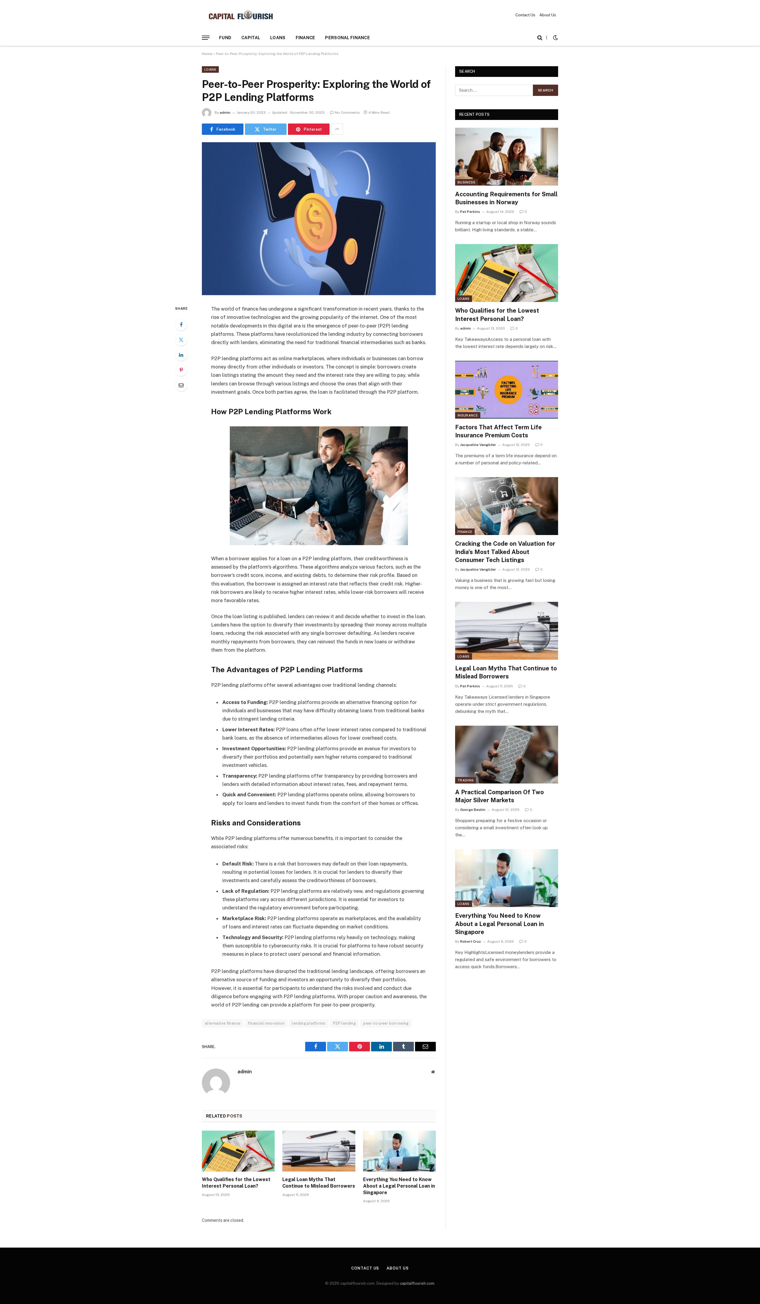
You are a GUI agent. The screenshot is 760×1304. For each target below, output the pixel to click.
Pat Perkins (470, 212)
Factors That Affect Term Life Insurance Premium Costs (498, 431)
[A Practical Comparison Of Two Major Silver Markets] (506, 755)
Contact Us (525, 15)
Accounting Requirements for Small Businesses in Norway (506, 198)
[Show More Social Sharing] (337, 129)
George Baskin (472, 810)
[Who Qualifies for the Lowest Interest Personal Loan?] (238, 1151)
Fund (225, 37)
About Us (547, 15)
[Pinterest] (181, 370)
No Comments (347, 112)
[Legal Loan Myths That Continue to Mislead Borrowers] (318, 1151)
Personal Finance (347, 37)
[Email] (181, 385)
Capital (250, 37)
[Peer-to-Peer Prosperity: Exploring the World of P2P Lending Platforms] (319, 218)
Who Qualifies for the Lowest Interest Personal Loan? (236, 1183)
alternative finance (222, 1023)
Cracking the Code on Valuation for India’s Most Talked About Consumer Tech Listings (505, 551)
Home (207, 54)
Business (466, 182)
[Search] (540, 38)
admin (225, 112)
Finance (305, 37)
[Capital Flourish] (241, 15)
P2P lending (344, 1023)
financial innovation (266, 1023)
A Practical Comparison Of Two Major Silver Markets (499, 796)
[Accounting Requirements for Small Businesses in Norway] (506, 157)
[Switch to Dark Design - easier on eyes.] (555, 37)
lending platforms (309, 1023)
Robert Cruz (470, 941)
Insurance (467, 415)
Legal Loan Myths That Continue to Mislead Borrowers (318, 1183)
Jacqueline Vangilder (478, 445)
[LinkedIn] (181, 355)
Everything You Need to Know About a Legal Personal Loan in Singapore (399, 1186)
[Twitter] (181, 340)
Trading (465, 780)
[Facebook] (181, 324)
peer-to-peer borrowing (386, 1023)
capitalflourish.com (417, 1283)
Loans (277, 37)
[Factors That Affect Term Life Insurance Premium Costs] (506, 390)
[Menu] (206, 38)
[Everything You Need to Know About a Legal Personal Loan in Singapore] (399, 1151)
